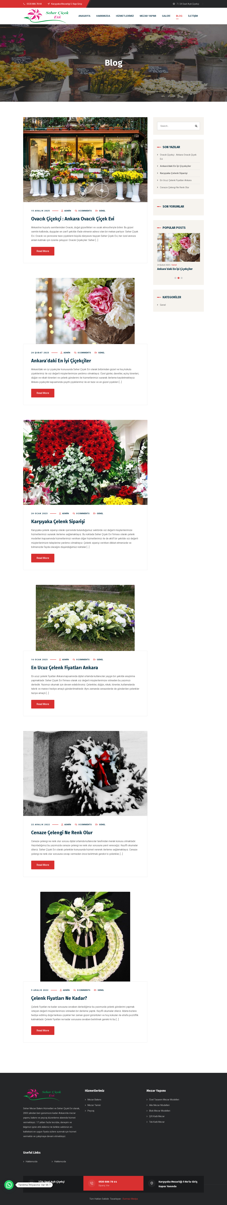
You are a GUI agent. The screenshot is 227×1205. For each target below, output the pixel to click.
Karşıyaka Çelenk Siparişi (173, 271)
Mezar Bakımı (94, 1099)
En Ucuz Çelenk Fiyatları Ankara (64, 667)
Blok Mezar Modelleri (159, 1110)
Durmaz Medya (130, 1198)
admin (67, 211)
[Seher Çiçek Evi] (46, 16)
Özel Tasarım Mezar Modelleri (164, 1099)
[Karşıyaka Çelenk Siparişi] (178, 248)
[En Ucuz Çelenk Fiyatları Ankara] (85, 618)
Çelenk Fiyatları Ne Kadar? (59, 998)
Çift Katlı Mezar (157, 1116)
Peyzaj (91, 1110)
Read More (43, 251)
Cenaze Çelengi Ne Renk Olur (61, 832)
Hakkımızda (31, 1161)
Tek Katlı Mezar (157, 1121)
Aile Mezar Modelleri (159, 1105)
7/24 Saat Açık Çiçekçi (51, 1181)
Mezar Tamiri (94, 1105)
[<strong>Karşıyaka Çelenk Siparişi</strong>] (85, 462)
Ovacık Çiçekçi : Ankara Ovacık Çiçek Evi (72, 219)
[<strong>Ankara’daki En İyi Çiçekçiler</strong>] (85, 311)
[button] (175, 280)
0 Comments (85, 211)
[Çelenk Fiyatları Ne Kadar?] (85, 937)
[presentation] (158, 280)
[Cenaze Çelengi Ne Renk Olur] (85, 773)
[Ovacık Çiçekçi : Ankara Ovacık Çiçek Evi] (85, 159)
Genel (102, 211)
